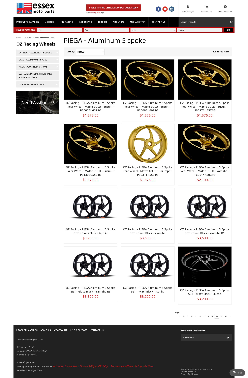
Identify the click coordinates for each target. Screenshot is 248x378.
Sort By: (70, 51)
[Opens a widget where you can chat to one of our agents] (237, 373)
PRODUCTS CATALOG (27, 330)
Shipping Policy (95, 13)
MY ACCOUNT (60, 330)
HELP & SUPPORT (79, 330)
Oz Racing (28, 38)
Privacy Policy (186, 374)
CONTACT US (97, 330)
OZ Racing (67, 22)
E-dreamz (192, 372)
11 (221, 316)
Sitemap (195, 374)
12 (226, 316)
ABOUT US (45, 330)
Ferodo (102, 22)
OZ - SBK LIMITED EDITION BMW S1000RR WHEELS (35, 75)
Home (18, 38)
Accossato (85, 22)
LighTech (50, 22)
